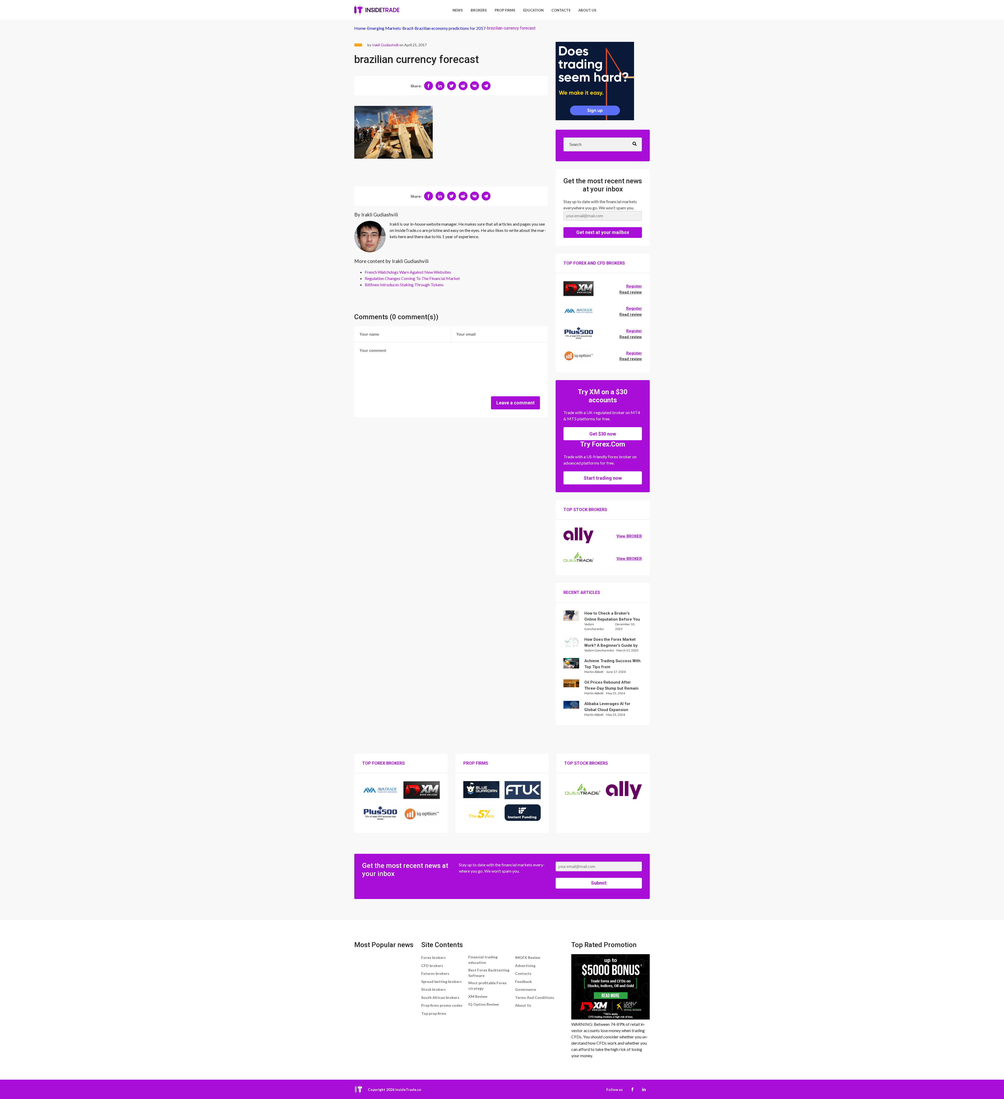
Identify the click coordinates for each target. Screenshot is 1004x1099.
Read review (630, 292)
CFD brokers (432, 965)
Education (533, 10)
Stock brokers (433, 989)
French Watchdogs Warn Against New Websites (408, 272)
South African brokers (440, 997)
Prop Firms (505, 10)
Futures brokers (435, 973)
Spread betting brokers (441, 981)
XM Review (477, 996)
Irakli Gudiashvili (385, 45)
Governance (525, 989)
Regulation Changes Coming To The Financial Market (412, 278)
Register (634, 286)
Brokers (479, 10)
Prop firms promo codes (442, 1005)
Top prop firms (433, 1013)
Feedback (523, 981)
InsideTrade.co (408, 1089)
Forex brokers (433, 957)
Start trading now (603, 478)
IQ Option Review (483, 1004)
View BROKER (629, 536)
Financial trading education (483, 960)
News (458, 10)
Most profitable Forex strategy (487, 986)
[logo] (377, 10)
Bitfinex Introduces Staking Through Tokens (404, 284)
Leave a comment (515, 402)
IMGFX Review (527, 957)
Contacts (561, 10)
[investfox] (595, 82)
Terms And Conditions (534, 997)
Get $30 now (602, 434)
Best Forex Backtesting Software (488, 973)
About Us (587, 10)
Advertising (525, 965)
